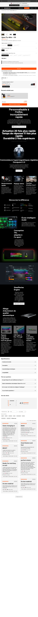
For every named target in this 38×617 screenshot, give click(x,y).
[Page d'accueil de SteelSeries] (7, 8)
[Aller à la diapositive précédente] (1, 1)
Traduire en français (6, 439)
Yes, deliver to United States (14, 5)
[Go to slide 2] (6, 34)
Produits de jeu (4, 10)
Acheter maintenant (6, 86)
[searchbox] (4, 411)
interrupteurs (4, 418)
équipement (9, 418)
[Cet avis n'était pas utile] (34, 435)
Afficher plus (13, 418)
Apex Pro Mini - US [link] (13, 10)
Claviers (8, 10)
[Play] (6, 179)
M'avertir (19, 68)
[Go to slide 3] (10, 34)
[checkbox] (2, 94)
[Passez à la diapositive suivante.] (36, 1)
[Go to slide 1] (2, 34)
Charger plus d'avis (19, 496)
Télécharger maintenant (19, 304)
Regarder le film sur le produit (19, 126)
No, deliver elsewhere (23, 5)
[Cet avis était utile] (14, 440)
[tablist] (20, 8)
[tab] (20, 8)
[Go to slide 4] (14, 34)
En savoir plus (19, 171)
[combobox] (14, 411)
